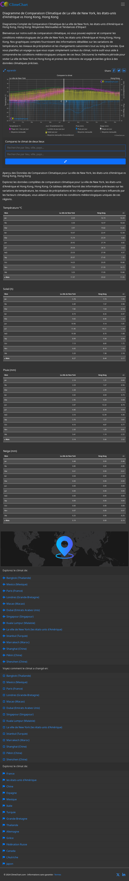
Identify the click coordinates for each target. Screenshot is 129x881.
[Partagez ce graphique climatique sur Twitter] (119, 70)
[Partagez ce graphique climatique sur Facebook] (114, 70)
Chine (9, 786)
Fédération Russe (16, 844)
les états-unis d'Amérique (21, 780)
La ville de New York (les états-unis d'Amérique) (34, 629)
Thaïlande (12, 825)
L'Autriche (12, 857)
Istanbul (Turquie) (17, 636)
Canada (10, 851)
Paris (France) (14, 591)
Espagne (11, 793)
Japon (9, 863)
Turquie (11, 812)
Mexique (11, 799)
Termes (57, 874)
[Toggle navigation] (123, 4)
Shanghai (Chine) (16, 648)
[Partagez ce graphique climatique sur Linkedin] (124, 70)
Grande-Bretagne (16, 818)
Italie (9, 806)
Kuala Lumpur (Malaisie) (20, 623)
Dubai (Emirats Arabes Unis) (23, 610)
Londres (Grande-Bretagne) (22, 597)
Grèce (10, 838)
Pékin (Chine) (14, 655)
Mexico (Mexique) (16, 584)
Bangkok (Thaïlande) (18, 578)
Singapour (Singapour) (20, 616)
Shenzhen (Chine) (16, 661)
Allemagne (12, 831)
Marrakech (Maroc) (17, 642)
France (10, 773)
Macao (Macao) (15, 603)
